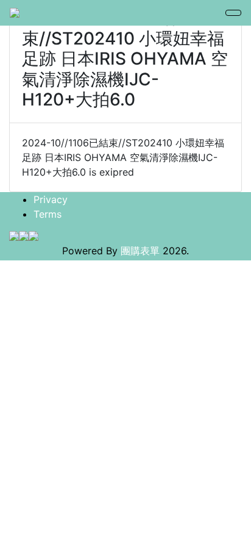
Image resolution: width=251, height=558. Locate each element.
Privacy (51, 199)
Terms (48, 214)
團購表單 (140, 251)
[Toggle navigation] (233, 13)
